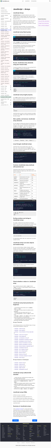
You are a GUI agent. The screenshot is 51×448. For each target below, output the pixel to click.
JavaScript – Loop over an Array (5, 39)
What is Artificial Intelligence (43, 25)
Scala (23, 437)
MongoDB (30, 427)
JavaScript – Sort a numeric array (5, 64)
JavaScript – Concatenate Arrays (20, 347)
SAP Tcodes (9, 436)
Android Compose (31, 433)
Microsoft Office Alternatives (43, 21)
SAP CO (3, 428)
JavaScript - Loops (4, 26)
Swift (23, 438)
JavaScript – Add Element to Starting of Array (23, 339)
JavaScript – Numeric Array (19, 362)
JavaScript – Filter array (4, 74)
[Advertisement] (25, 4)
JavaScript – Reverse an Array (20, 354)
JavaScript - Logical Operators (5, 21)
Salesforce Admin (10, 428)
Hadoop (17, 427)
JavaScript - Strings (4, 86)
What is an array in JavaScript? (20, 395)
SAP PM (3, 436)
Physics (45, 428)
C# (23, 427)
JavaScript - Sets (3, 89)
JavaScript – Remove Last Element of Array (22, 344)
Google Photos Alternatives (43, 23)
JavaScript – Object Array (19, 367)
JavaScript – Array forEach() (5, 41)
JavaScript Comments (4, 11)
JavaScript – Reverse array (5, 69)
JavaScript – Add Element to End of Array (22, 341)
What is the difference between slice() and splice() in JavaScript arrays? (23, 402)
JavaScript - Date (3, 93)
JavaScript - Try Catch (4, 28)
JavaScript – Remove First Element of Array (22, 342)
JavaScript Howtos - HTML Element (5, 100)
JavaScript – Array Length (19, 330)
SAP (23, 1)
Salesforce (27, 1)
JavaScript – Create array (5, 31)
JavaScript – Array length (5, 33)
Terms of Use (33, 442)
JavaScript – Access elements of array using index (5, 36)
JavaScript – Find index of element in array (5, 72)
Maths (44, 427)
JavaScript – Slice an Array (19, 352)
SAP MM (3, 434)
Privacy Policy (28, 442)
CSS (37, 429)
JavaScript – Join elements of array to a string (5, 44)
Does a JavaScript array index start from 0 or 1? (23, 396)
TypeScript (24, 439)
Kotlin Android (31, 435)
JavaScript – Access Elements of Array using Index (23, 331)
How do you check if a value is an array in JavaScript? (24, 399)
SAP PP (3, 435)
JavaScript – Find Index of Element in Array (22, 355)
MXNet (17, 429)
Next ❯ (35, 420)
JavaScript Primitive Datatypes (5, 13)
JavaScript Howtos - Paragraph (4, 102)
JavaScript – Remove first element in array (5, 52)
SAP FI (3, 427)
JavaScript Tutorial (19, 408)
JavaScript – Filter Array (18, 357)
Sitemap (18, 442)
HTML (38, 428)
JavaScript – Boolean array (5, 79)
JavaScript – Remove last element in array (5, 55)
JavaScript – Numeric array (5, 76)
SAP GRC (3, 437)
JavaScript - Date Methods (5, 95)
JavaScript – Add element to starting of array (5, 46)
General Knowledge (46, 434)
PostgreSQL (31, 429)
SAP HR (3, 429)
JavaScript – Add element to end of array (5, 49)
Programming (33, 1)
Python (24, 435)
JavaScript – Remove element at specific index (5, 58)
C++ (23, 428)
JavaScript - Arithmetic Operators (4, 16)
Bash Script (31, 440)
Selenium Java (39, 436)
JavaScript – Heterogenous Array (20, 369)
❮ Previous (15, 420)
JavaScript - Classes (4, 91)
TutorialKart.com (5, 1)
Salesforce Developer (10, 429)
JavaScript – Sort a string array (5, 66)
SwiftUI (30, 436)
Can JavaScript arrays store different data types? (23, 398)
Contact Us (23, 442)
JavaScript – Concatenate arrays (5, 61)
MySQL (30, 428)
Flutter (30, 434)
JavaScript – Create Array (19, 328)
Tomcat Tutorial (18, 434)
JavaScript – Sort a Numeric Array (20, 349)
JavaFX (17, 437)
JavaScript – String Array (19, 364)
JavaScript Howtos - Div (4, 104)
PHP (37, 427)
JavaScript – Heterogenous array (5, 84)
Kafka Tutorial (18, 428)
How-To (45, 435)
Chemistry (45, 429)
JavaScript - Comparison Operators (4, 19)
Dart (23, 429)
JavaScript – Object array (5, 81)
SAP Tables (9, 435)
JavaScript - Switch (4, 24)
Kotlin (23, 434)
